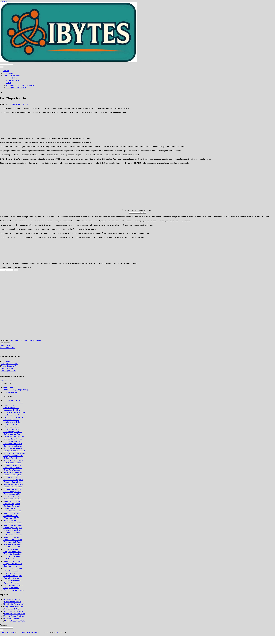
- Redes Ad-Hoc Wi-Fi (11, 420)
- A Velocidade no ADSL (12, 499)
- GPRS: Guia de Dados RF (13, 417)
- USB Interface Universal (12, 535)
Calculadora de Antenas (13, 609)
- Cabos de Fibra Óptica (12, 475)
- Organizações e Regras (12, 528)
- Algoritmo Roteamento (12, 561)
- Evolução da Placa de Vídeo (14, 412)
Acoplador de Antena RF (13, 606)
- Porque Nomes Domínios (13, 460)
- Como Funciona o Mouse (13, 403)
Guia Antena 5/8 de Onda (14, 621)
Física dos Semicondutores (14, 614)
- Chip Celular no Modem (12, 439)
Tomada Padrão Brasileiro (14, 616)
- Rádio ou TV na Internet (12, 472)
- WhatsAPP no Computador (13, 448)
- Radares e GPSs (10, 520)
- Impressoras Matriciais (12, 530)
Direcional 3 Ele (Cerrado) (14, 604)
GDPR (8, 83)
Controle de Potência (12, 599)
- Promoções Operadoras (12, 554)
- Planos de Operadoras (12, 482)
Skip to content (5, 1)
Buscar (144, 212)
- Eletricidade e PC (10, 405)
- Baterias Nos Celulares (12, 549)
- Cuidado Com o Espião (12, 465)
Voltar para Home (6, 381)
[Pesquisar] (1, 630)
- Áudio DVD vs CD (10, 424)
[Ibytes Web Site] (68, 62)
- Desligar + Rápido (10, 508)
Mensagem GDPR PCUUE (16, 88)
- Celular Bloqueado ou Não (13, 436)
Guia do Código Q (8, 368)
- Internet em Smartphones (13, 571)
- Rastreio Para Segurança (13, 484)
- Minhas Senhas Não (11, 537)
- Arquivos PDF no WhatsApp (14, 453)
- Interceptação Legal (11, 427)
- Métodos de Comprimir (12, 559)
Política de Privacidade (11, 76)
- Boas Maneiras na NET (12, 547)
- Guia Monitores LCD (11, 408)
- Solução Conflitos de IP (12, 564)
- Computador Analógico (12, 441)
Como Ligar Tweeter (8, 371)
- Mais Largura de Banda (12, 525)
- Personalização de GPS (12, 432)
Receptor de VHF (7, 361)
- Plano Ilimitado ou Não (12, 511)
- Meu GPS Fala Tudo (11, 513)
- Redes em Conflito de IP (12, 444)
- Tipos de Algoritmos (11, 583)
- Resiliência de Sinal (11, 415)
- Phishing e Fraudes (11, 429)
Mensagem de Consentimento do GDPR (21, 85)
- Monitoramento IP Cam (12, 422)
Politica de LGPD (12, 80)
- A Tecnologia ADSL (10, 516)
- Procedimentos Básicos (12, 523)
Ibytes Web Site (8, 632)
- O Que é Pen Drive (10, 458)
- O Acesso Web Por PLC (12, 573)
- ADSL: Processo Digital (12, 576)
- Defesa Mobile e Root (11, 434)
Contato (6, 71)
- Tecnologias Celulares (11, 566)
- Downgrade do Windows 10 (14, 451)
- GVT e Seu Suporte (11, 496)
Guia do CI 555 (5, 345)
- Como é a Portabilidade (12, 568)
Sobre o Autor (8, 73)
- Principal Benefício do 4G (13, 456)
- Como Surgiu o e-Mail (11, 556)
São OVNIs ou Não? (7, 348)
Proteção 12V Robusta (9, 364)
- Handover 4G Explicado (12, 487)
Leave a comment (34, 340)
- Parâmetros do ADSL (11, 494)
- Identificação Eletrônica (12, 501)
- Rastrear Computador (11, 504)
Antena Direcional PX (9, 366)
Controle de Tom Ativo (12, 618)
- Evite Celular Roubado (12, 463)
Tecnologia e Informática (18, 340)
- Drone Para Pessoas (11, 470)
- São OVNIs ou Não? (11, 477)
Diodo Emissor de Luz (12, 602)
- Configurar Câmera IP (11, 400)
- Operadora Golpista (11, 578)
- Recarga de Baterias (11, 588)
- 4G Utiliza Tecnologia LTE (13, 480)
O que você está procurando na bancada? (137, 210)
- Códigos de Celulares (11, 532)
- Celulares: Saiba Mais (11, 506)
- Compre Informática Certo (13, 590)
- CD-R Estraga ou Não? (12, 492)
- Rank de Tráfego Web (12, 489)
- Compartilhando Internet (12, 446)
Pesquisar (4, 625)
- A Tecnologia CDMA (11, 518)
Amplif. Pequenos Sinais (13, 611)
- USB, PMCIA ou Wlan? (12, 552)
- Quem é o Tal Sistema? (12, 540)
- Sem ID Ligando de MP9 (12, 585)
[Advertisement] (137, 125)
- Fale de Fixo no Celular (12, 544)
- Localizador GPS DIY (11, 410)
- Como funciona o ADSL (12, 468)
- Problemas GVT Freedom (13, 542)
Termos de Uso (11, 78)
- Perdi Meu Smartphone (12, 580)
